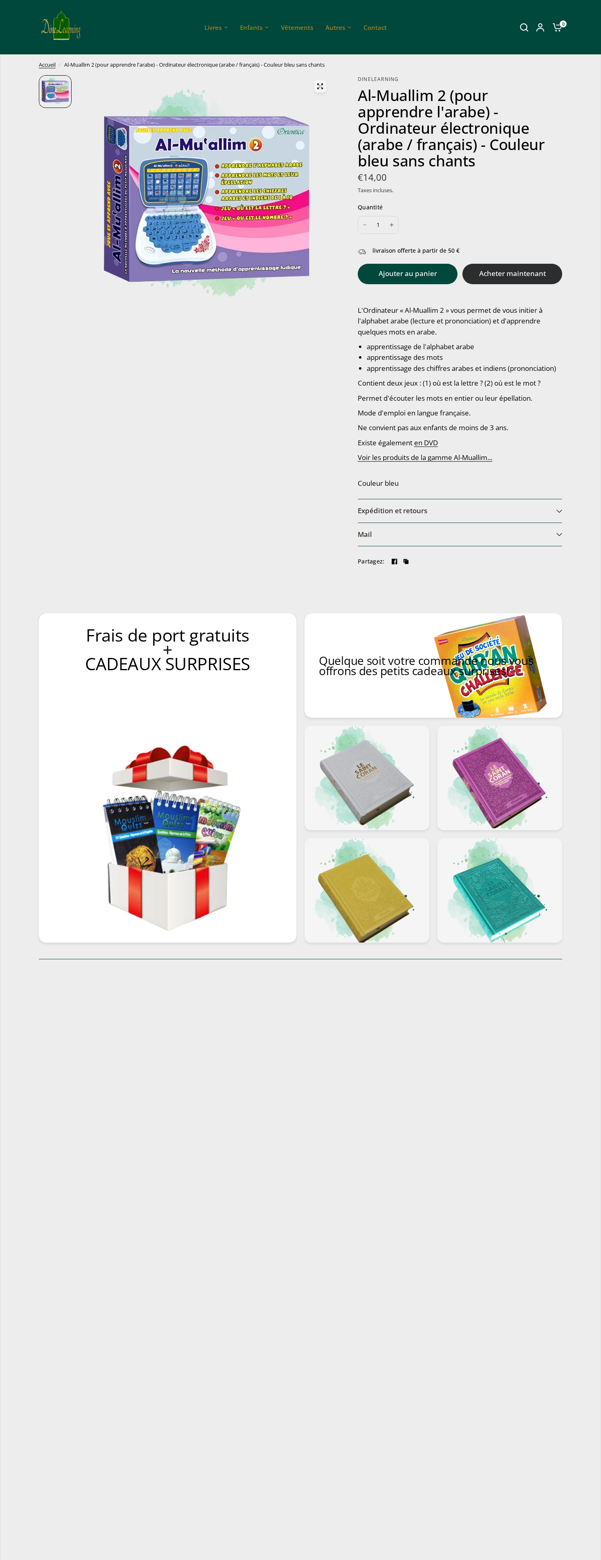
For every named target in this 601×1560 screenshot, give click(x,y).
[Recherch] (524, 27)
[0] (555, 27)
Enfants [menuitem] (251, 27)
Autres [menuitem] (335, 27)
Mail (365, 534)
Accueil (47, 64)
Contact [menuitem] (375, 27)
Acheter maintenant (512, 273)
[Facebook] (394, 561)
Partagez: (371, 561)
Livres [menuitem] (213, 27)
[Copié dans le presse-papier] (406, 561)
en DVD (426, 442)
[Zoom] (320, 86)
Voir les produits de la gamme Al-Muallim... (425, 457)
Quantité (370, 207)
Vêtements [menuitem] (297, 27)
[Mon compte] (540, 27)
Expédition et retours (392, 510)
